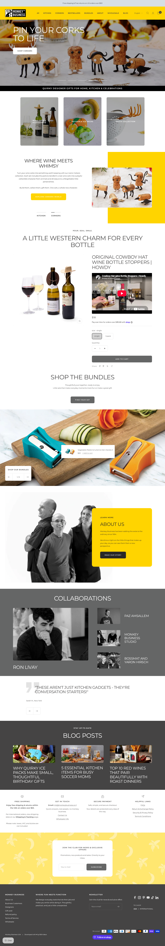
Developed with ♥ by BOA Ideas (35, 934)
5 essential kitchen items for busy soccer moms (82, 772)
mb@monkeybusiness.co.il (65, 805)
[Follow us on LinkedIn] (156, 897)
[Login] (153, 13)
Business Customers (13, 903)
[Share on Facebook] (99, 366)
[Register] (118, 906)
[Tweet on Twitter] (107, 366)
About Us (9, 900)
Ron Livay (25, 667)
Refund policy (11, 914)
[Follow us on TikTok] (152, 897)
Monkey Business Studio (132, 638)
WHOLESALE (113, 13)
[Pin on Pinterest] (103, 366)
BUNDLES (88, 13)
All (38, 13)
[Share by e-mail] (112, 366)
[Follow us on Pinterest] (143, 897)
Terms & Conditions (143, 816)
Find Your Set (82, 400)
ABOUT (100, 13)
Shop (20, 51)
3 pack (108, 336)
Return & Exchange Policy (143, 809)
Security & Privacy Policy (143, 813)
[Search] (147, 13)
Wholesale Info (62, 819)
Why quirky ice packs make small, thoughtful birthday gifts (33, 775)
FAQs (143, 805)
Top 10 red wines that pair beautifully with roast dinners (128, 775)
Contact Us (62, 815)
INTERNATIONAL (146, 909)
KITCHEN (47, 13)
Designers (9, 907)
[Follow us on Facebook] (135, 897)
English (137, 13)
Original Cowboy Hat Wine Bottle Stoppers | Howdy (122, 262)
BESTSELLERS (74, 13)
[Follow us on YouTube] (148, 897)
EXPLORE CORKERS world (48, 197)
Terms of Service (12, 918)
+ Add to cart (87, 453)
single (97, 336)
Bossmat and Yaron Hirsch (136, 660)
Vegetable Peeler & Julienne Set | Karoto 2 (95, 450)
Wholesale (9, 922)
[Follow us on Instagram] (139, 897)
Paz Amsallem (136, 616)
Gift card (8, 911)
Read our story (113, 555)
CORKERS (59, 13)
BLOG (125, 13)
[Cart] (158, 13)
